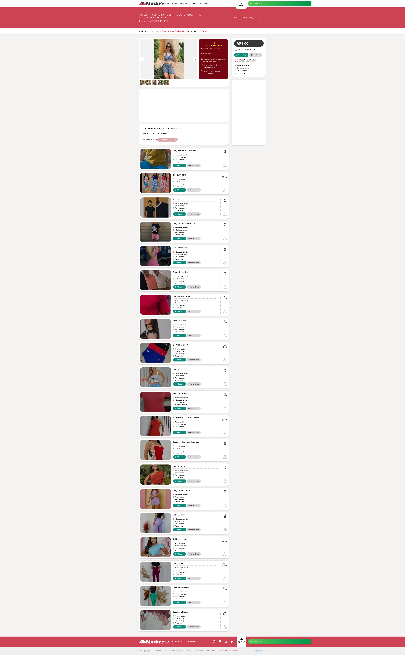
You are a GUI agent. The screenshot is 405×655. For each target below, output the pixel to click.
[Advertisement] (184, 105)
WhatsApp (181, 166)
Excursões (179, 642)
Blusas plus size (179, 321)
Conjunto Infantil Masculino (184, 151)
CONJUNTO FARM (180, 175)
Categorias (252, 18)
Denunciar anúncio (168, 140)
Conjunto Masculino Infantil (184, 224)
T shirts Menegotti (180, 539)
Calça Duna (178, 563)
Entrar (241, 642)
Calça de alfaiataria (181, 588)
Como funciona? (200, 4)
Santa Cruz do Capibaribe (173, 31)
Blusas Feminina (180, 394)
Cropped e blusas (180, 612)
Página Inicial (239, 18)
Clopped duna (179, 466)
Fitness (263, 18)
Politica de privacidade (228, 651)
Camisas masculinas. (181, 296)
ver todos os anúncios (246, 61)
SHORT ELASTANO (181, 345)
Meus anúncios (181, 4)
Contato (192, 642)
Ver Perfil (256, 55)
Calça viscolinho (179, 515)
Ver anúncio (194, 166)
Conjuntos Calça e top (182, 248)
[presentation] (142, 59)
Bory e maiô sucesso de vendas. (186, 442)
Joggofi (176, 199)
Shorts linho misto (180, 272)
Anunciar (257, 4)
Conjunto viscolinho (181, 491)
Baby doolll (177, 369)
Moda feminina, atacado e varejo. (187, 418)
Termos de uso (211, 651)
